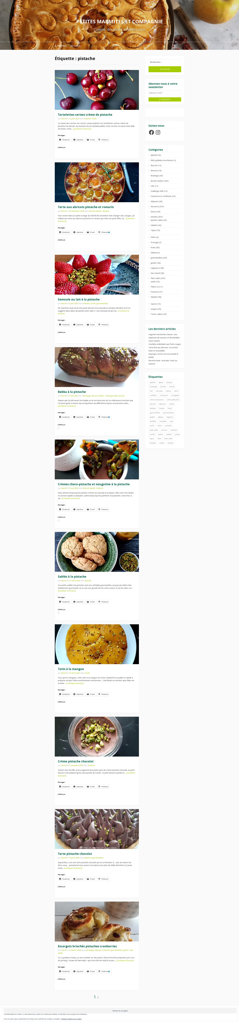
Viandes (154, 297)
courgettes (175, 395)
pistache (168, 425)
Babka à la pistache (72, 392)
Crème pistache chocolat (76, 761)
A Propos (61, 45)
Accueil (75, 45)
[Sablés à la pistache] (97, 552)
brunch (172, 386)
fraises (161, 408)
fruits (170, 408)
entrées (153, 408)
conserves (164, 395)
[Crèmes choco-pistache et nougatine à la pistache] (97, 459)
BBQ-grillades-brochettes (162, 160)
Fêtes (153, 237)
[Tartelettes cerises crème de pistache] (97, 90)
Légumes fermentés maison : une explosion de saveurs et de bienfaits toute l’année (164, 337)
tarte (159, 438)
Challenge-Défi (111, 395)
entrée (171, 404)
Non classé (155, 273)
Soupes (154, 309)
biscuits (169, 382)
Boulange (87, 395)
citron (176, 391)
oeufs (153, 281)
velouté (170, 443)
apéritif (152, 382)
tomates (153, 443)
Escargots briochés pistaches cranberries (87, 946)
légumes (170, 417)
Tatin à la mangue (71, 669)
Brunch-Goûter (95, 211)
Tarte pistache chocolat (75, 854)
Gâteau (154, 252)
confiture (153, 395)
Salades (154, 225)
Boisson (154, 170)
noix (171, 421)
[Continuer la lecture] (82, 129)
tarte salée (168, 438)
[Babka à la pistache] (97, 367)
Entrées (154, 216)
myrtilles (153, 421)
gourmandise (155, 413)
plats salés (154, 430)
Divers (153, 211)
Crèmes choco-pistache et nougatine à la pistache (94, 484)
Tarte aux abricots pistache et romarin (86, 207)
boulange (153, 386)
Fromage (154, 242)
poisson (164, 430)
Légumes (155, 268)
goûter (126, 950)
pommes (174, 430)
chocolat (159, 391)
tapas (152, 438)
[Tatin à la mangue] (97, 644)
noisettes (163, 421)
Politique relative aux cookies (71, 1019)
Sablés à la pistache (72, 576)
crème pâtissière (173, 400)
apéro (161, 382)
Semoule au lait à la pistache (79, 299)
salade (169, 434)
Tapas (153, 230)
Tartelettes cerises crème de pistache (85, 114)
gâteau (160, 417)
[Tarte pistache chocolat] (97, 829)
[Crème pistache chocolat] (97, 737)
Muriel (64, 118)
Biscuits (88, 580)
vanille (161, 443)
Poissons (155, 291)
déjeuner (98, 950)
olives (160, 425)
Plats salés (155, 278)
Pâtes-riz (155, 286)
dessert (153, 404)
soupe (177, 434)
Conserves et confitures (161, 196)
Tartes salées (157, 314)
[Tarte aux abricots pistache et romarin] (97, 182)
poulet (152, 434)
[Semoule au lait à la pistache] (97, 275)
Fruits (94, 118)
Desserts (87, 118)
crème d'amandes (157, 400)
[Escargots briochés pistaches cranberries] (97, 921)
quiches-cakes (157, 220)
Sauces (154, 304)
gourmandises (102, 303)
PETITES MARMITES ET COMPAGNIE (119, 21)
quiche (160, 434)
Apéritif (154, 155)
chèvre (168, 391)
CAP (152, 186)
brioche (163, 386)
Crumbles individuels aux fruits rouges (165, 344)
